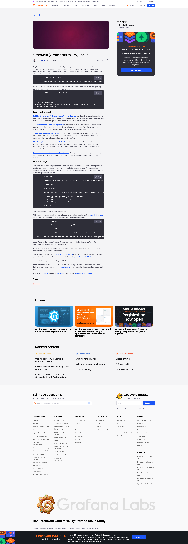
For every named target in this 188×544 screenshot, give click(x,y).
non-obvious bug (96, 215)
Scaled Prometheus (60, 443)
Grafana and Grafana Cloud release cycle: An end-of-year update (53, 330)
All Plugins (78, 423)
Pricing (76, 5)
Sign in (142, 5)
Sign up (151, 5)
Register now (136, 70)
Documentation (121, 420)
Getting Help (141, 439)
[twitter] (98, 60)
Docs (103, 5)
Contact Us (141, 436)
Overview (36, 420)
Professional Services (144, 442)
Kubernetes (79, 436)
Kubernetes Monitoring (41, 439)
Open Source (85, 5)
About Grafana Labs (144, 420)
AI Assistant (37, 430)
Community (120, 426)
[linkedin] (107, 60)
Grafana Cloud (54, 5)
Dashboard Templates (103, 430)
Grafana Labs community (84, 273)
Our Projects (100, 420)
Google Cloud (79, 430)
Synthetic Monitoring (40, 454)
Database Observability (41, 448)
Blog (38, 15)
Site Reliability (59, 452)
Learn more (95, 1)
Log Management (60, 455)
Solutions (66, 5)
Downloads (99, 426)
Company (111, 5)
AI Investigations (38, 468)
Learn (95, 5)
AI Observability (59, 420)
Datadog (78, 439)
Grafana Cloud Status (40, 474)
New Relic (78, 442)
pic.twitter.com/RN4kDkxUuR (85, 257)
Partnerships (141, 426)
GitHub (98, 423)
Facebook (60, 273)
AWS (76, 426)
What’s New (37, 471)
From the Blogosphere (126, 25)
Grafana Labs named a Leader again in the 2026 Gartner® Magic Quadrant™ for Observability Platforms (93, 332)
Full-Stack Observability (62, 423)
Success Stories (142, 433)
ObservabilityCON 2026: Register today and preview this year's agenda (131, 331)
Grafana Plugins (124, 27)
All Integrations (80, 420)
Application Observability (41, 436)
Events (118, 430)
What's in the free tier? (41, 426)
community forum (64, 267)
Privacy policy (139, 408)
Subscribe (149, 403)
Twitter (45, 273)
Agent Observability (39, 433)
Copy (99, 78)
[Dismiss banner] (184, 533)
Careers (140, 423)
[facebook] (102, 60)
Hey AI (139, 445)
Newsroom (141, 430)
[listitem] (37, 284)
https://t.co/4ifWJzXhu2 (64, 255)
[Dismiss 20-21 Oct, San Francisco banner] (152, 35)
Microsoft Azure (80, 433)
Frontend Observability (41, 451)
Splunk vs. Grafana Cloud (146, 484)
